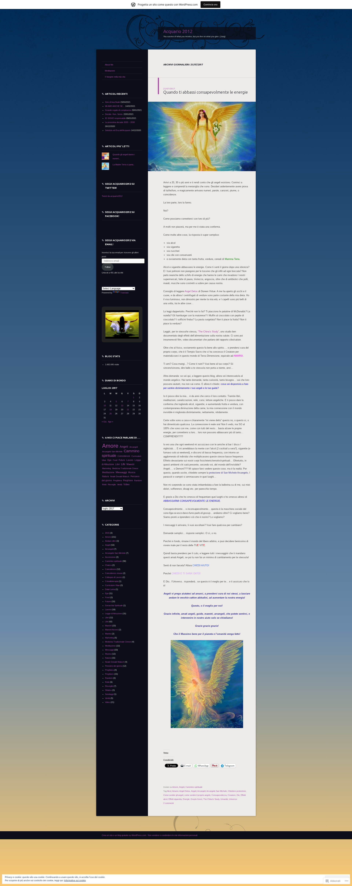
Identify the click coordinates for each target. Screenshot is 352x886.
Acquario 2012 (177, 31)
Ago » (110, 422)
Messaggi (121, 472)
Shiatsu (108, 690)
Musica (131, 472)
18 (110, 409)
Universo (233, 799)
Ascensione (110, 557)
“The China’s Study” (208, 331)
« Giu (104, 422)
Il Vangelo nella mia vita (115, 77)
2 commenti (168, 803)
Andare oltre (110, 541)
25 (110, 413)
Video (126, 484)
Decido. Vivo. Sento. (114, 114)
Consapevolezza (219, 795)
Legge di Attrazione (113, 613)
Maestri (130, 464)
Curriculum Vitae (112, 585)
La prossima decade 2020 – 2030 (120, 122)
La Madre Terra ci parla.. (123, 164)
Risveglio (112, 484)
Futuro (122, 460)
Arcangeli (201, 791)
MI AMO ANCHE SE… (115, 106)
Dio (238, 795)
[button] (113, 328)
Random (138, 480)
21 (128, 409)
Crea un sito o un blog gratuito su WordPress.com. (124, 835)
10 (105, 405)
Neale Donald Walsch (119, 476)
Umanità (224, 799)
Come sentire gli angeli (173, 795)
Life (123, 464)
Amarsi (175, 791)
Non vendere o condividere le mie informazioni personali (172, 835)
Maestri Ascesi (111, 630)
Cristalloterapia (111, 581)
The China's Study (211, 799)
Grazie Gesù (196, 799)
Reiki (104, 484)
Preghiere (128, 480)
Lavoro (129, 460)
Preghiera (117, 480)
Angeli (181, 787)
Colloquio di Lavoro (113, 577)
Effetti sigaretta (175, 799)
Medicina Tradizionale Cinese (125, 468)
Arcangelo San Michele (216, 791)
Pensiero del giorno (113, 666)
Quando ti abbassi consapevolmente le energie (205, 92)
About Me (109, 65)
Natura (105, 476)
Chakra (108, 565)
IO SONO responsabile (115, 118)
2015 (107, 533)
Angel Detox (191, 291)
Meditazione (108, 472)
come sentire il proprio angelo (197, 795)
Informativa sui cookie (75, 880)
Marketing (106, 468)
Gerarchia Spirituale (114, 605)
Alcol (169, 791)
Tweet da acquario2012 (112, 196)
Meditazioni (110, 71)
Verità (119, 484)
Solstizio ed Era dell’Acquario (118, 130)
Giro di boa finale (112, 102)
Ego (109, 460)
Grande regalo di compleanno (118, 110)
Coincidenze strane (113, 573)
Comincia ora (210, 4)
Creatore (232, 795)
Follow (108, 267)
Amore (175, 787)
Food (115, 460)
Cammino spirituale (194, 787)
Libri (117, 464)
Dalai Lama (110, 589)
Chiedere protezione (237, 791)
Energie (186, 799)
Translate (124, 293)
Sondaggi (109, 694)
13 (122, 405)
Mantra (108, 634)
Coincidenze (124, 456)
